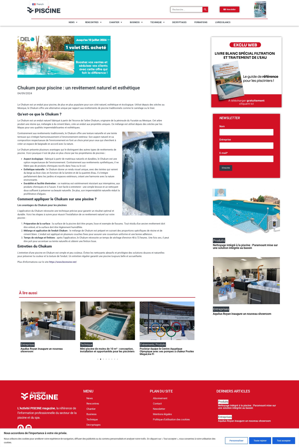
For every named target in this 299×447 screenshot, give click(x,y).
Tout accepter (284, 440)
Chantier (114, 22)
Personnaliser (236, 440)
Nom (222, 126)
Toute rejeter (260, 440)
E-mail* (223, 153)
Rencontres (92, 22)
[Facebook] (20, 428)
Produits (223, 401)
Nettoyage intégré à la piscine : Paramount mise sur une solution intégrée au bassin (245, 246)
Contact (157, 403)
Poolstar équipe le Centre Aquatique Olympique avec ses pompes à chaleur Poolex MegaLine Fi (167, 351)
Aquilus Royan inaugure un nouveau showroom (42, 350)
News (71, 22)
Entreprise (225, 139)
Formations (200, 22)
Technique (156, 22)
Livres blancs (222, 22)
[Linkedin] (28, 428)
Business (135, 22)
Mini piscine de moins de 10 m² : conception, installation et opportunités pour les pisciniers (107, 350)
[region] (149, 437)
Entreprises (225, 416)
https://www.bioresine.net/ (63, 262)
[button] (21, 327)
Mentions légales (162, 414)
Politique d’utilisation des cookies (171, 419)
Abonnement (160, 398)
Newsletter (159, 408)
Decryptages (179, 22)
